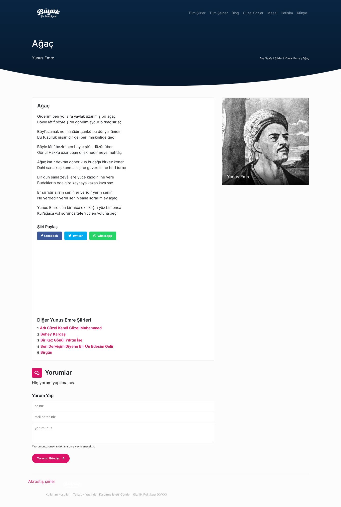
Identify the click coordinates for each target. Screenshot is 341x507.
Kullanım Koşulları (58, 494)
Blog (235, 13)
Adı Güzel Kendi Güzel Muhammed (71, 328)
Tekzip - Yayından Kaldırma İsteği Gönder (102, 494)
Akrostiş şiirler (41, 481)
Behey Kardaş (53, 334)
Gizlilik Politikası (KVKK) (150, 494)
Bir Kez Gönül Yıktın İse (61, 340)
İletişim (287, 13)
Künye (302, 13)
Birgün (46, 352)
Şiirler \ (280, 58)
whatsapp (104, 236)
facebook (50, 236)
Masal (272, 13)
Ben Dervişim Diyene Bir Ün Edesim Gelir (77, 346)
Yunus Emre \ (294, 58)
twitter (77, 236)
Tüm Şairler (218, 13)
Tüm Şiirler (196, 13)
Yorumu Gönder (49, 458)
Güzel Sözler (253, 13)
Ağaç (306, 58)
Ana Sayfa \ (267, 58)
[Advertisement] (123, 275)
